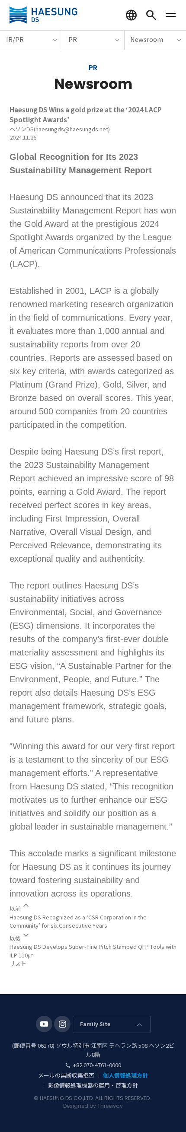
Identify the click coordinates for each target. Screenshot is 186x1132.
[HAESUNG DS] (43, 15)
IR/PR (15, 40)
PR (72, 40)
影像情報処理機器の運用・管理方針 (93, 1085)
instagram (62, 1024)
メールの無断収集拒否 (66, 1075)
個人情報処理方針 (125, 1075)
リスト (18, 963)
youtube (44, 1024)
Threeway (110, 1106)
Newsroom (146, 40)
